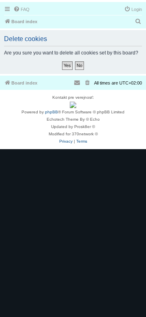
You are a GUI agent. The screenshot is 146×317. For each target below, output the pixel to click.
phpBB (51, 112)
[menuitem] (21, 9)
